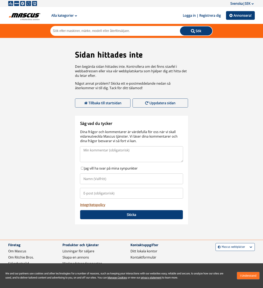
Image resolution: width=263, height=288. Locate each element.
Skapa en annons (75, 257)
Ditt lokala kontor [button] (143, 251)
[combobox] (218, 247)
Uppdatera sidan (162, 103)
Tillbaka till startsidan (105, 103)
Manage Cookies (117, 277)
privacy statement (151, 277)
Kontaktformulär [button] (143, 257)
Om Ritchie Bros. (21, 257)
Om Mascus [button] (17, 251)
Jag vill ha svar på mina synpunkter (111, 168)
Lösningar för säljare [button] (78, 251)
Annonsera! (242, 15)
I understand (248, 275)
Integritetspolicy (92, 205)
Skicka (131, 214)
